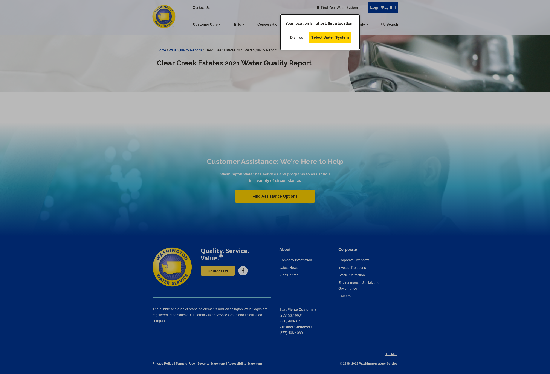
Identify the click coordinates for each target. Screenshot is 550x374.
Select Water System (330, 37)
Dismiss (296, 37)
